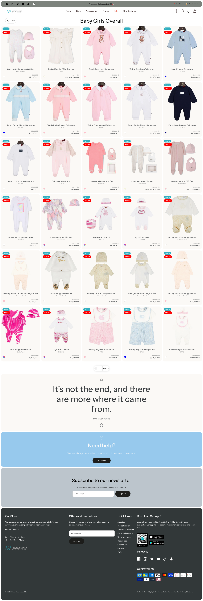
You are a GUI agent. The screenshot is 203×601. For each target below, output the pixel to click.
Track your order (124, 537)
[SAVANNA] (14, 11)
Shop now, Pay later (126, 529)
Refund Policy (141, 592)
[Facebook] (7, 3)
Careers (121, 548)
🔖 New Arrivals (179, 4)
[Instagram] (12, 3)
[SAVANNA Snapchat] (34, 3)
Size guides (122, 541)
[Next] (132, 4)
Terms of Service (173, 592)
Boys (68, 11)
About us (121, 522)
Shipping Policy (152, 592)
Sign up (123, 493)
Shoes (106, 11)
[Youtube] (23, 3)
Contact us (122, 544)
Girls (78, 11)
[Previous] (71, 4)
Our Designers (130, 11)
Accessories (91, 11)
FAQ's (120, 552)
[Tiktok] (28, 3)
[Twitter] (17, 3)
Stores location (124, 526)
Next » (106, 368)
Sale (116, 11)
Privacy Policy (163, 592)
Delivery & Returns (186, 592)
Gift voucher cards (125, 533)
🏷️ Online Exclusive (191, 4)
